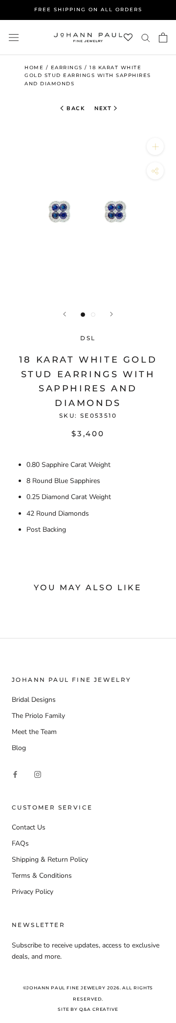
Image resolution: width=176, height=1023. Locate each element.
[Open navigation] (14, 37)
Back (75, 108)
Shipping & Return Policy (50, 859)
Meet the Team (34, 731)
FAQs (20, 843)
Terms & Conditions (42, 875)
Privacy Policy (32, 891)
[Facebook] (15, 773)
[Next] (111, 314)
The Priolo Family (38, 715)
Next (102, 108)
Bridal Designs (34, 699)
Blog (19, 748)
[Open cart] (163, 37)
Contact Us (28, 827)
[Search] (145, 37)
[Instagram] (37, 773)
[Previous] (64, 314)
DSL (87, 338)
